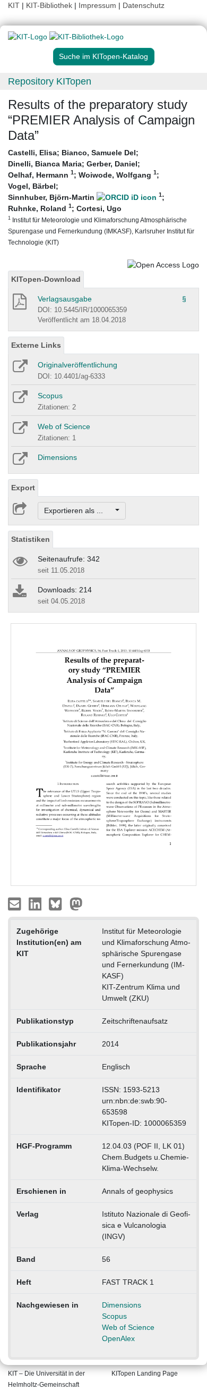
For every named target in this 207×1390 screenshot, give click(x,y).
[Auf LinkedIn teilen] (36, 903)
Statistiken (30, 539)
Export (23, 487)
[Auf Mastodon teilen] (76, 903)
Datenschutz (144, 5)
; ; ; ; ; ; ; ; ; (101, 197)
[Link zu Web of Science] (19, 431)
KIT (14, 5)
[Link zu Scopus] (19, 400)
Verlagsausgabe (65, 299)
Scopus (50, 395)
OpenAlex (118, 1338)
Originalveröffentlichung (77, 365)
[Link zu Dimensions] (19, 462)
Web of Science (64, 426)
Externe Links (36, 345)
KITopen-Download (46, 279)
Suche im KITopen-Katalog (103, 56)
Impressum (97, 5)
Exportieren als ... (79, 510)
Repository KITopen (49, 81)
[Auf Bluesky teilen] (58, 903)
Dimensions (57, 457)
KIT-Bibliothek (50, 5)
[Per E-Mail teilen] (15, 903)
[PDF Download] (19, 304)
